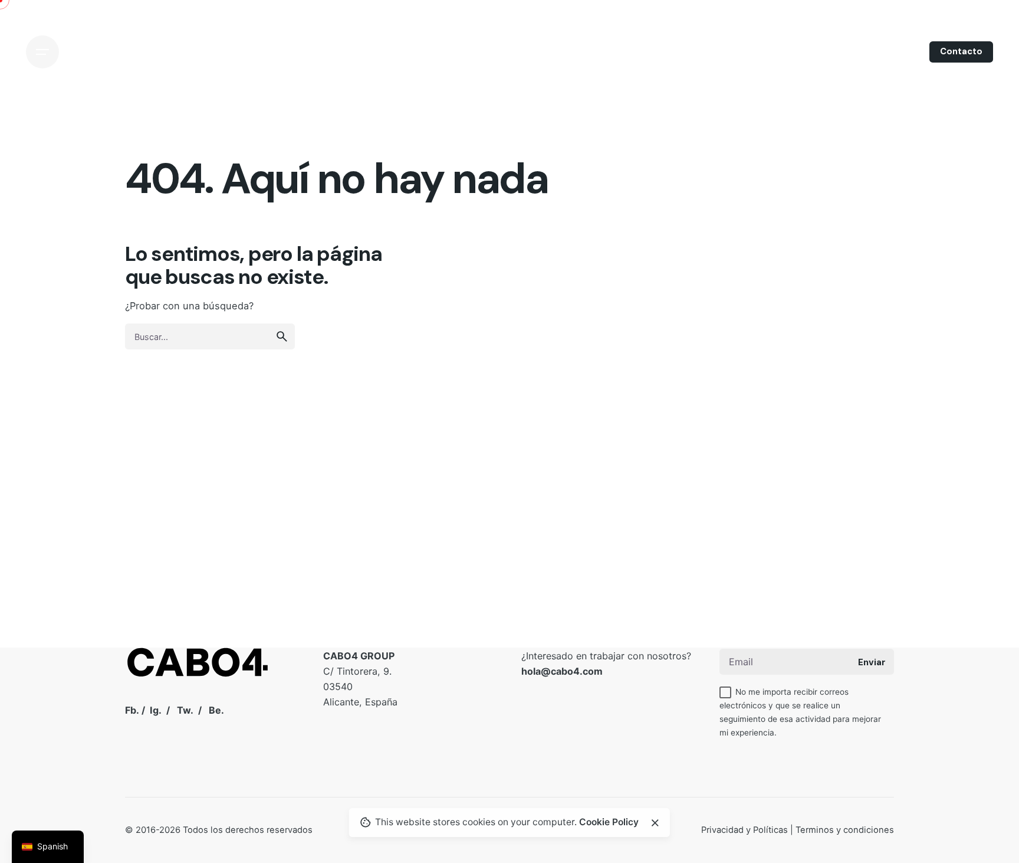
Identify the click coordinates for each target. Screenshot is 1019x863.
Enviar (872, 662)
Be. (216, 710)
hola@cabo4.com (562, 671)
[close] (655, 823)
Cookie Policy (609, 822)
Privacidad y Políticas (744, 830)
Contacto (961, 51)
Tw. (185, 710)
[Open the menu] (42, 51)
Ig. (156, 710)
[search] (282, 336)
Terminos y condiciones (845, 830)
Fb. (132, 710)
